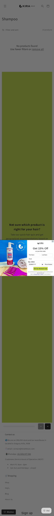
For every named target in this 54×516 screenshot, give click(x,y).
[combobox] (42, 264)
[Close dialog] (53, 241)
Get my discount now (40, 268)
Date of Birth (31, 262)
